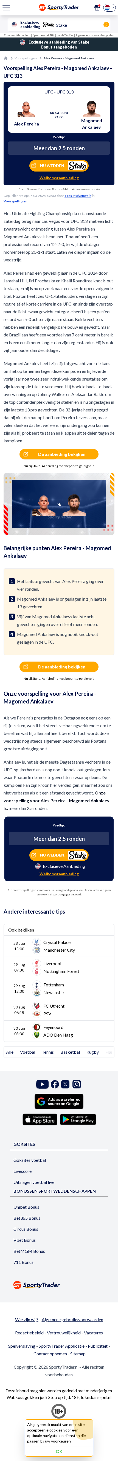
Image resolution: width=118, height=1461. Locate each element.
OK (59, 1451)
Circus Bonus (25, 1229)
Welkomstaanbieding (59, 177)
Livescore (22, 1171)
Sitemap (78, 1353)
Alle (9, 1052)
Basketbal (70, 1052)
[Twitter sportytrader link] (65, 1084)
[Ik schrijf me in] (97, 8)
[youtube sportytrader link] (42, 1084)
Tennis (48, 1052)
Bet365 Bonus (26, 1218)
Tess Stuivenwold (77, 196)
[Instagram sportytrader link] (77, 1084)
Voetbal (27, 1052)
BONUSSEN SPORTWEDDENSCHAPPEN (54, 1191)
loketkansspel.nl (96, 1397)
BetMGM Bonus (29, 1251)
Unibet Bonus (26, 1207)
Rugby (92, 1052)
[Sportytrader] (6, 58)
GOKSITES (24, 1144)
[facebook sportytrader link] (55, 1084)
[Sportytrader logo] (59, 1285)
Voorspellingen (26, 58)
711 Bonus (23, 1262)
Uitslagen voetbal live (33, 1182)
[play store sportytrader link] (78, 1119)
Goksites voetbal (29, 1160)
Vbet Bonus (24, 1240)
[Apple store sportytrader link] (40, 1119)
